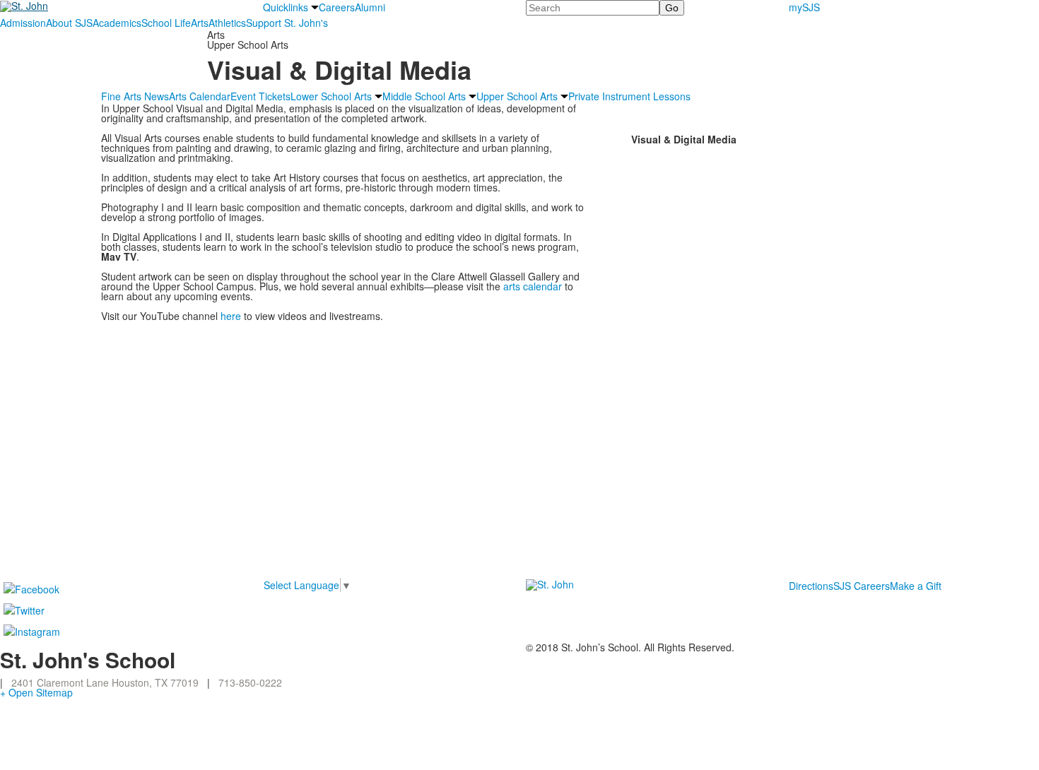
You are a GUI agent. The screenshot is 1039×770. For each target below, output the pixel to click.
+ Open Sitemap (36, 692)
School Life (166, 23)
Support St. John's (287, 23)
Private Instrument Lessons (629, 96)
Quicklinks (285, 7)
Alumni (370, 7)
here (231, 316)
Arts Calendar (199, 96)
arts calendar (532, 286)
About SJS (69, 23)
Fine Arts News (135, 96)
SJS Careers (861, 586)
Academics (117, 23)
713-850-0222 (250, 682)
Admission (23, 23)
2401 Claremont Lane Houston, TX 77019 (105, 682)
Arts (200, 23)
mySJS (804, 7)
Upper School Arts (517, 96)
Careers (337, 7)
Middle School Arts (424, 96)
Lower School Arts (331, 96)
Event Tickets (260, 96)
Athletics (227, 23)
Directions (811, 586)
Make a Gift (915, 586)
